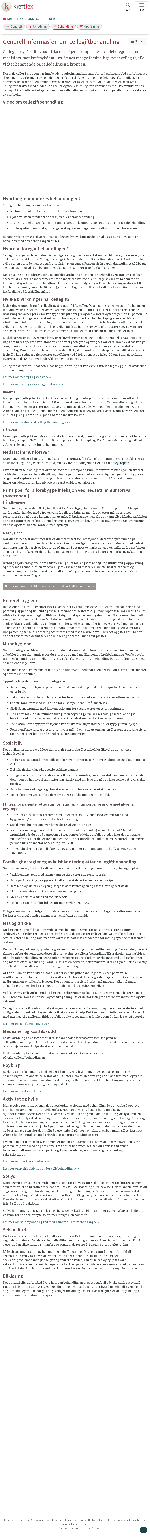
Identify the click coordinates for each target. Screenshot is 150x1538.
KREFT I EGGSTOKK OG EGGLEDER (31, 19)
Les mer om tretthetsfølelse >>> (26, 1161)
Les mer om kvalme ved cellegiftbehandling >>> (36, 422)
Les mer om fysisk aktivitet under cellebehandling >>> (41, 1168)
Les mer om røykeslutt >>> (22, 1091)
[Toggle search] (128, 7)
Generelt (16, 26)
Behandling (65, 26)
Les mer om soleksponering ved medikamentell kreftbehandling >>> (51, 1222)
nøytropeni (121, 463)
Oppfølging (91, 26)
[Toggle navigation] (141, 6)
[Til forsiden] (17, 7)
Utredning (40, 26)
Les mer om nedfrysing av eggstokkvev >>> (33, 384)
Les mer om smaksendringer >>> (26, 1023)
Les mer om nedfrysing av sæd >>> (27, 377)
